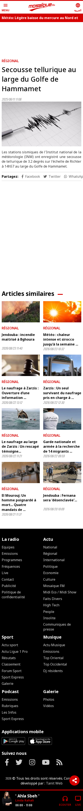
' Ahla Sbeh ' (27, 795)
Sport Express (13, 677)
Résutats (9, 658)
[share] (74, 780)
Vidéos (48, 705)
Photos (48, 699)
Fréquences (11, 566)
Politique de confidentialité (13, 594)
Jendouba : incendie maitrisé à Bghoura (18, 337)
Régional (10, 61)
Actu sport (10, 645)
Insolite (49, 618)
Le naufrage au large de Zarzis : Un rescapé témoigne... (20, 446)
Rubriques (10, 705)
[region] (41, 232)
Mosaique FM (54, 585)
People (48, 611)
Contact (8, 579)
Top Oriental (53, 658)
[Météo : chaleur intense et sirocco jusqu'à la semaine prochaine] (62, 312)
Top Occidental (55, 664)
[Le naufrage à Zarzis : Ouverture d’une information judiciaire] (21, 365)
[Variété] (7, 799)
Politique (50, 566)
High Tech (51, 605)
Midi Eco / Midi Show (59, 592)
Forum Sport (11, 670)
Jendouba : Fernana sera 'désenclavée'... (60, 497)
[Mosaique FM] (42, 7)
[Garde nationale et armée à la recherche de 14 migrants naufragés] (62, 419)
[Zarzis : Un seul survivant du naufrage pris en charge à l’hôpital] (62, 365)
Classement (11, 664)
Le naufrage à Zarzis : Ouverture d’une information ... (20, 393)
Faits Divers (52, 598)
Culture (49, 579)
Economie (51, 572)
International (54, 560)
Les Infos (9, 712)
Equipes (8, 547)
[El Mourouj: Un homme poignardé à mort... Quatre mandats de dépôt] (21, 472)
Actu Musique (54, 645)
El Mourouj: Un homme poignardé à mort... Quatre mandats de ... (19, 502)
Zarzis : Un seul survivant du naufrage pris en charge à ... (62, 393)
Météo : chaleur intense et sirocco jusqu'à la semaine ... (60, 339)
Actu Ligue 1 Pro (15, 651)
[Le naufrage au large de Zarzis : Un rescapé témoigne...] (21, 419)
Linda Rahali (24, 800)
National (50, 547)
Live (5, 572)
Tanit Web (54, 783)
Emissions (10, 553)
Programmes (12, 560)
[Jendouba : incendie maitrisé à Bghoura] (21, 312)
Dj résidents (53, 670)
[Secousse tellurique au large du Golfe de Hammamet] (41, 124)
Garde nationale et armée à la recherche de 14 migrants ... (61, 446)
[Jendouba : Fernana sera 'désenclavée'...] (62, 472)
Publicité (9, 585)
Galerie (7, 683)
